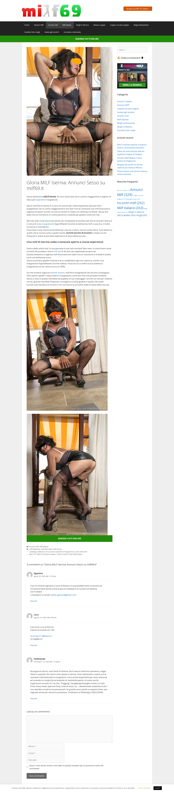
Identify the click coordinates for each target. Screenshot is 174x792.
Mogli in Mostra (82, 25)
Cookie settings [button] (144, 788)
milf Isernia (57, 549)
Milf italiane (66, 25)
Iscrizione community (72, 32)
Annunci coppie (99, 25)
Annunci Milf (38, 25)
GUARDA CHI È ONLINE (87, 38)
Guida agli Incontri (52, 32)
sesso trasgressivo (45, 223)
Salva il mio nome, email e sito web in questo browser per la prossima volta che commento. (66, 767)
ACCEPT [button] (157, 788)
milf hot (57, 251)
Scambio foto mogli (32, 32)
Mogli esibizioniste (141, 25)
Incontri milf (53, 25)
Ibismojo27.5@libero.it (41, 636)
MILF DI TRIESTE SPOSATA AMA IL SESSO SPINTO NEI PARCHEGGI (55, 554)
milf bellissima (34, 549)
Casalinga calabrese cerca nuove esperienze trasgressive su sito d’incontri (58, 552)
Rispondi (33, 601)
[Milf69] (51, 10)
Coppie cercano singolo (119, 25)
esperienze (41, 199)
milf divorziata (46, 549)
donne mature (58, 272)
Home (26, 25)
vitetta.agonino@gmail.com (63, 594)
